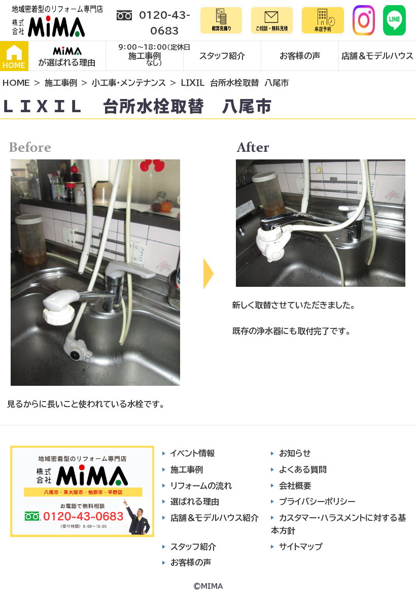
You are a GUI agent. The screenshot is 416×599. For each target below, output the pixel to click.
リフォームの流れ (201, 486)
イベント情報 (192, 453)
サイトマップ (301, 547)
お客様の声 (300, 56)
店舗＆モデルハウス (377, 56)
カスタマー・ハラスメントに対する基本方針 (338, 524)
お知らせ (295, 453)
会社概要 (295, 486)
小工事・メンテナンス (129, 83)
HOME (14, 65)
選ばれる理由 (194, 501)
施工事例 (144, 56)
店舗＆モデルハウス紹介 (214, 518)
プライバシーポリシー (317, 501)
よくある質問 (303, 469)
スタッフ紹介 (222, 56)
